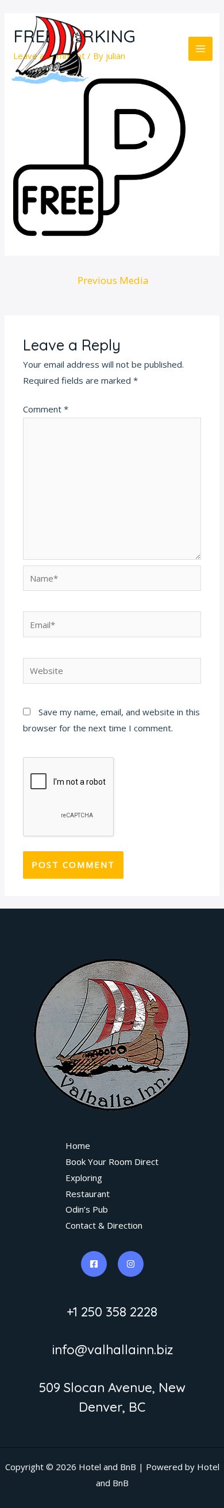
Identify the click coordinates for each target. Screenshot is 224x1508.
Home (77, 1145)
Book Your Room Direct (112, 1161)
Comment (45, 409)
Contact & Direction (103, 1225)
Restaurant (87, 1193)
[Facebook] (94, 1264)
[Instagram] (131, 1264)
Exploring (83, 1177)
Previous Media (113, 280)
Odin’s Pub (86, 1209)
